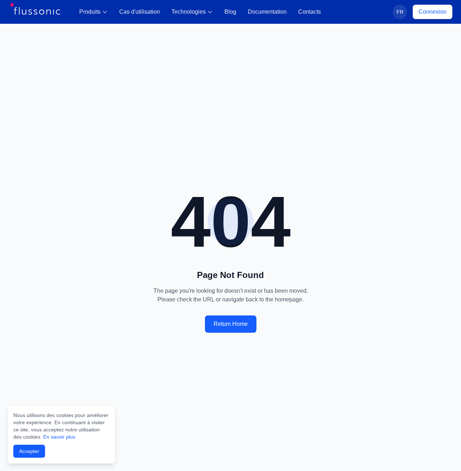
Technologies (188, 12)
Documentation (267, 12)
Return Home (231, 324)
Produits (89, 12)
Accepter (29, 451)
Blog (230, 12)
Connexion (433, 12)
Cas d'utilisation (139, 12)
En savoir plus (59, 437)
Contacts (309, 12)
